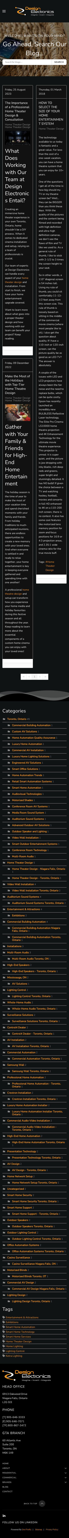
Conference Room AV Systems (30, 806)
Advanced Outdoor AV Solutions (31, 825)
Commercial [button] (9, 1477)
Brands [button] (6, 1482)
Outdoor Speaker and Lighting (29, 831)
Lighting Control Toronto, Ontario (31, 996)
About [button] (6, 1468)
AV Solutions (19, 984)
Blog (5, 1487)
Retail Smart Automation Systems (32, 781)
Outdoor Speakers (17, 1220)
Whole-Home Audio (19, 1002)
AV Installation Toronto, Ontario (30, 1046)
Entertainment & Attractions (23, 909)
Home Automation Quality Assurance (33, 738)
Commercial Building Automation (31, 725)
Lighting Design (16, 1295)
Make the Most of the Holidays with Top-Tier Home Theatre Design (17, 384)
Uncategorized (15, 1189)
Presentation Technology (21, 1151)
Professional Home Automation (25, 1077)
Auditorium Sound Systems (28, 819)
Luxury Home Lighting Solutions (30, 756)
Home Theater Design (18, 124)
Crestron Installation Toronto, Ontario (34, 1099)
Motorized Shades (22, 800)
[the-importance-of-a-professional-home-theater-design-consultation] (17, 138)
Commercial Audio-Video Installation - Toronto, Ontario (34, 1128)
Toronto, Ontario (16, 719)
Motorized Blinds (17, 1270)
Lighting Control (16, 990)
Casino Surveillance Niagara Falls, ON (34, 1264)
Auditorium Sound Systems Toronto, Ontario (38, 903)
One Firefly (26, 1529)
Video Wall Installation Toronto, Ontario (35, 890)
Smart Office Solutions (25, 769)
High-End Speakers (18, 965)
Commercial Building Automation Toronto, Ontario (36, 938)
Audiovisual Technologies (27, 794)
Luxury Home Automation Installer (27, 1105)
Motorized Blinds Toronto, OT (29, 1276)
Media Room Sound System (28, 812)
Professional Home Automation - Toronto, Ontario (36, 1085)
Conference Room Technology (29, 850)
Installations (14, 946)
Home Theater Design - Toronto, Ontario (28, 127)
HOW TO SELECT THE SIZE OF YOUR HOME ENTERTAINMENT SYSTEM (51, 113)
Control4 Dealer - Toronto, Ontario (32, 1033)
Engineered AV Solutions (26, 763)
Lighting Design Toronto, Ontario (31, 1301)
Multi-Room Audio (23, 856)
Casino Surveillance (18, 1257)
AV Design (13, 1164)
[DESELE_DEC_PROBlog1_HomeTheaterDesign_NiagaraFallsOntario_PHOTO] (17, 412)
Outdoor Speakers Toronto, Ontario (32, 1226)
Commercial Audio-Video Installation (28, 1120)
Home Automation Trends (27, 775)
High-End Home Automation (23, 1136)
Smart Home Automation (26, 787)
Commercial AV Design (20, 1282)
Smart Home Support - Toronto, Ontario (35, 1214)
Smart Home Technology (20, 1332)
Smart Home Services (18, 1336)
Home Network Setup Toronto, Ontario (34, 1182)
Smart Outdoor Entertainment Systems (34, 844)
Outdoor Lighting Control (21, 1232)
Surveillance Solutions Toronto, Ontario (35, 1021)
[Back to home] (34, 11)
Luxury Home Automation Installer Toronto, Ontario (37, 1113)
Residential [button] (9, 1473)
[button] (4, 11)
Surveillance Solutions (20, 1015)
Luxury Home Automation (27, 744)
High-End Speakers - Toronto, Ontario (34, 971)
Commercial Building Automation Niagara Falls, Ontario (36, 929)
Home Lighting (14, 1346)
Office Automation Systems (23, 1245)
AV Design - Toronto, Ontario (29, 1170)
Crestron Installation (19, 1093)
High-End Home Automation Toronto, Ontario (38, 1142)
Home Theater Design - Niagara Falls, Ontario (38, 869)
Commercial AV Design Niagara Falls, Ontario (38, 1289)
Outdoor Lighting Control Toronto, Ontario (36, 1239)
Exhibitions (18, 915)
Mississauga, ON (16, 977)
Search (59, 62)
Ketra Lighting (14, 1356)
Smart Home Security (19, 1195)
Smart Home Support (19, 1207)
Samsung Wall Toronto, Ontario (30, 1071)
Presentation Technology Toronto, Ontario (36, 1157)
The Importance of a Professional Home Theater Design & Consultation (17, 111)
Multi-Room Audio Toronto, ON (30, 959)
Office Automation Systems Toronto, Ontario (38, 1251)
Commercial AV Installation (28, 750)
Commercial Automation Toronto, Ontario (36, 1058)
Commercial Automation (21, 1052)
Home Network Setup (20, 1176)
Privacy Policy (52, 1529)
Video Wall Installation (25, 837)
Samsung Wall (15, 1065)
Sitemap (38, 1529)
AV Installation (15, 1040)
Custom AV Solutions (24, 731)
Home (5, 1463)
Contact (7, 1491)
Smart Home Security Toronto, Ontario (34, 1201)
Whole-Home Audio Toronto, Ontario (34, 1008)
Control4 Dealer (16, 1027)
